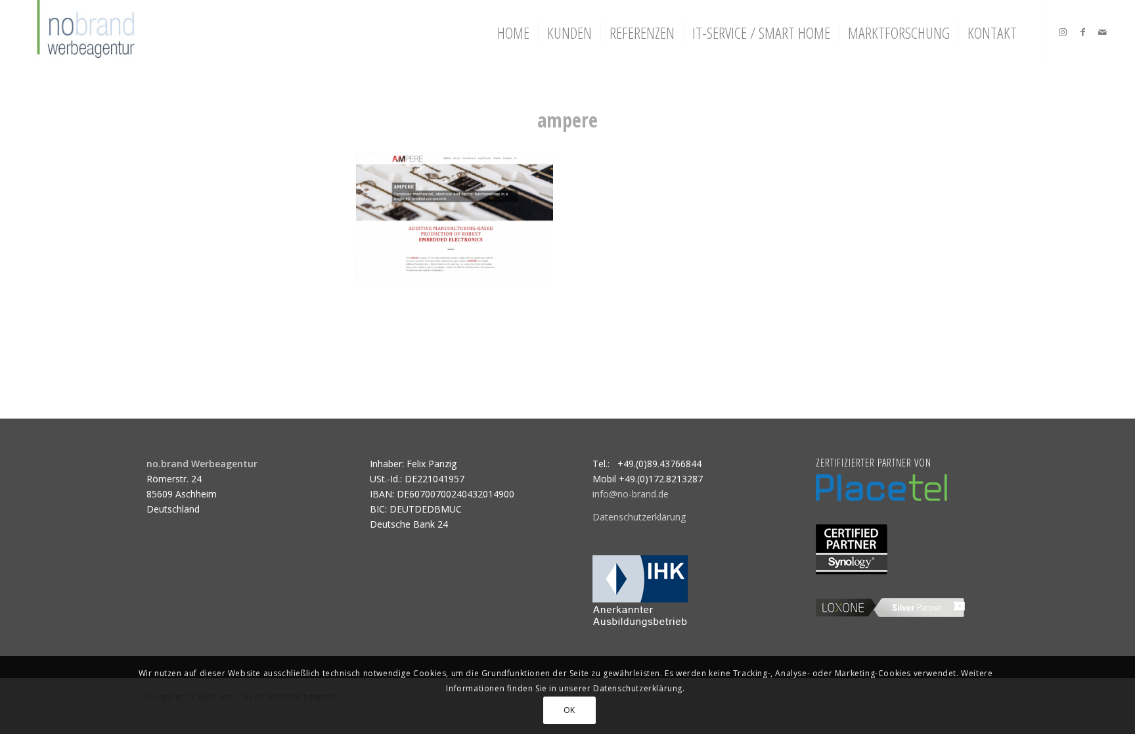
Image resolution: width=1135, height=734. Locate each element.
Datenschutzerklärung (639, 517)
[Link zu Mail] (1102, 32)
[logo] (84, 33)
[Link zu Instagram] (1063, 32)
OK (569, 709)
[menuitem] (513, 33)
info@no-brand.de (630, 494)
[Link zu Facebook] (1082, 32)
